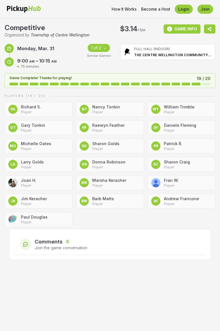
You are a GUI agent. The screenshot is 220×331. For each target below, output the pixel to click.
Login (183, 9)
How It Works (124, 9)
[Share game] (209, 29)
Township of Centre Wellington (60, 34)
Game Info (185, 28)
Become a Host (155, 9)
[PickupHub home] (24, 9)
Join (205, 9)
